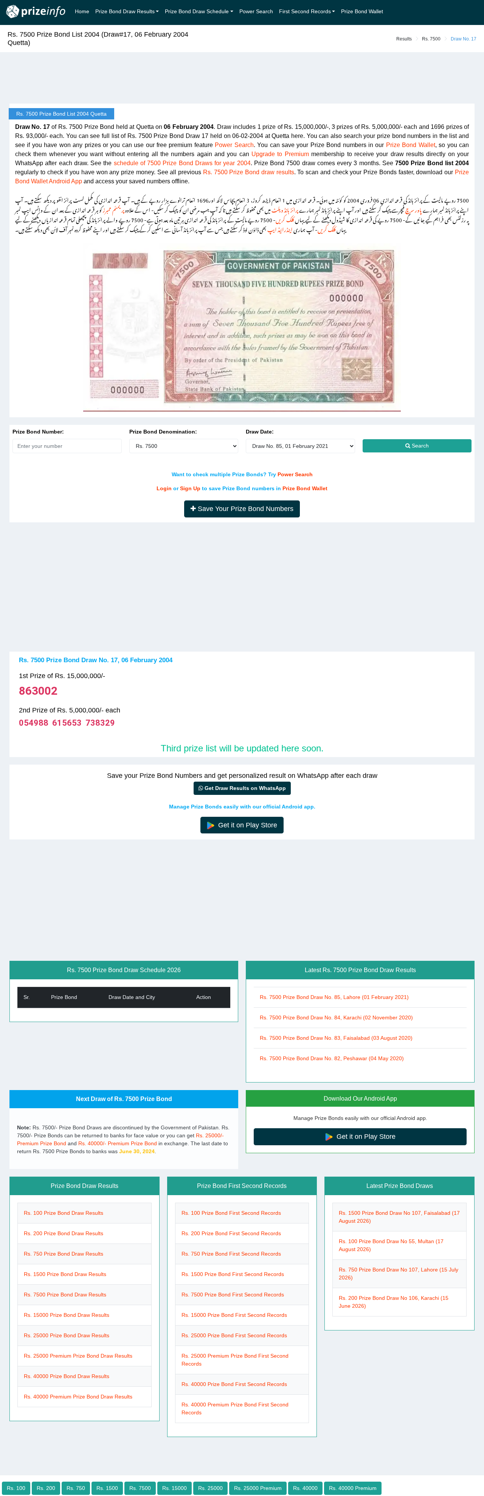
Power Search (256, 11)
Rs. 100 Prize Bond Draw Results (63, 1213)
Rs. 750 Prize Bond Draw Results (63, 1254)
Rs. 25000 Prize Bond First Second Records (234, 1335)
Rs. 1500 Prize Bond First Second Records (233, 1274)
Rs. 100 (16, 1488)
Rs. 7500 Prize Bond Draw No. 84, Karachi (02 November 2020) (336, 1017)
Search (419, 446)
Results (404, 39)
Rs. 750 (76, 1488)
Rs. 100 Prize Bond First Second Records (231, 1213)
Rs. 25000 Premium (258, 1488)
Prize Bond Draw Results (125, 11)
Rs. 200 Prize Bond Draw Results (63, 1233)
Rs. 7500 (431, 39)
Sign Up (190, 488)
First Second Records (305, 11)
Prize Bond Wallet (362, 11)
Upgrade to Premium (280, 154)
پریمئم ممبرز (113, 208)
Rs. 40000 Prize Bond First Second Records (234, 1384)
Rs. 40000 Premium (353, 1488)
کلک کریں (285, 218)
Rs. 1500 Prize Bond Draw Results (65, 1274)
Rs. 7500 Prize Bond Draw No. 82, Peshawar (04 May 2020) (332, 1058)
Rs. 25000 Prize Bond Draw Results (66, 1335)
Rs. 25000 (210, 1488)
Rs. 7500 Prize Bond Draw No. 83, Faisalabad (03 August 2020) (336, 1038)
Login (164, 488)
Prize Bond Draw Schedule (197, 11)
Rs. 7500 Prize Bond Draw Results (65, 1295)
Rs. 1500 (107, 1488)
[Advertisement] (242, 79)
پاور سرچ (413, 208)
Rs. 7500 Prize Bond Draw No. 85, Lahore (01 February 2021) (334, 997)
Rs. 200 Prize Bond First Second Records (231, 1233)
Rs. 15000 (174, 1488)
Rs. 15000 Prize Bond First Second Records (234, 1315)
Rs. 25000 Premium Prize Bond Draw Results (78, 1356)
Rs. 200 (46, 1488)
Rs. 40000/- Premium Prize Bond (117, 1143)
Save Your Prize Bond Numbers (244, 509)
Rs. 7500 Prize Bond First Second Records (233, 1295)
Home (82, 11)
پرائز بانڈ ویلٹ (284, 208)
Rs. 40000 (305, 1488)
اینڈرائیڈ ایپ (280, 228)
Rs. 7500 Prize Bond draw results (248, 172)
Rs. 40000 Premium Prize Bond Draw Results (78, 1397)
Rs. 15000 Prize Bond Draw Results (66, 1315)
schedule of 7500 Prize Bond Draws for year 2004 (182, 163)
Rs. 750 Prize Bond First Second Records (231, 1254)
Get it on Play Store (246, 825)
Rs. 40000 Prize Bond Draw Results (66, 1376)
